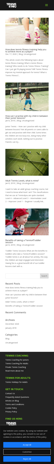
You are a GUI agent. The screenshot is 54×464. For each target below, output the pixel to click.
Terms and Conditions (14, 404)
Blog (21, 54)
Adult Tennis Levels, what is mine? (22, 180)
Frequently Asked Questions (17, 397)
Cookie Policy (11, 408)
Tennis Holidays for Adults (16, 382)
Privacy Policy (11, 411)
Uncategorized (30, 54)
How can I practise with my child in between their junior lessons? (26, 117)
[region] (27, 444)
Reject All (27, 459)
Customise (27, 452)
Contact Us (10, 393)
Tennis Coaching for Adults (16, 363)
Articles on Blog (12, 400)
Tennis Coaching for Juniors (17, 360)
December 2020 (12, 324)
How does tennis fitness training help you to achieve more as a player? (25, 50)
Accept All (27, 445)
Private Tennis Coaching (15, 367)
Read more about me (14, 371)
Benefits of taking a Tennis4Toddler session (23, 241)
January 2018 (10, 328)
